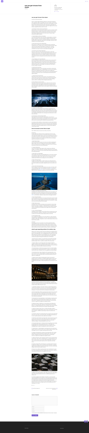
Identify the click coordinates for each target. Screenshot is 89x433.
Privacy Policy (62, 428)
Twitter (33, 194)
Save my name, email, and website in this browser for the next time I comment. (44, 412)
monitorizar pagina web (36, 388)
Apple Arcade (41, 169)
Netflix (51, 168)
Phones (34, 385)
